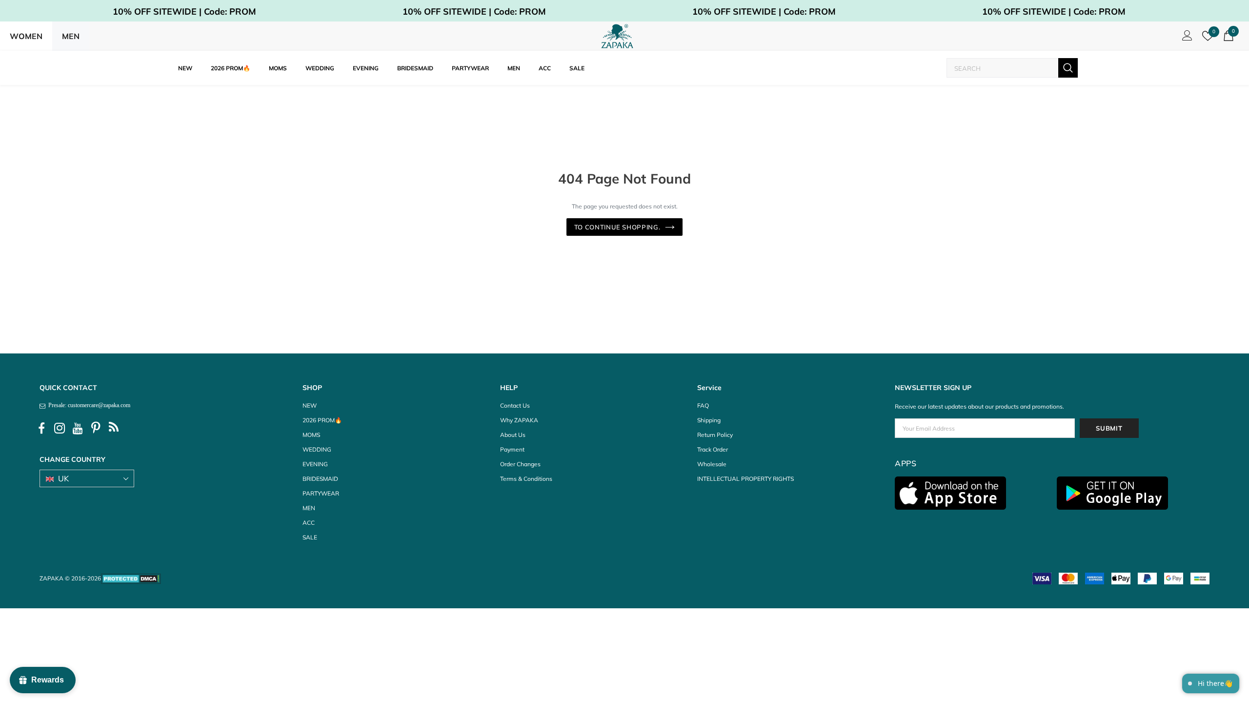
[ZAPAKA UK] (617, 36)
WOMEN (26, 36)
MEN (71, 36)
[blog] (113, 428)
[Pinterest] (95, 428)
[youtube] (77, 428)
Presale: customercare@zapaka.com (87, 405)
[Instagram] (59, 428)
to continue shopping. (617, 227)
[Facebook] (41, 428)
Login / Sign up (1185, 38)
